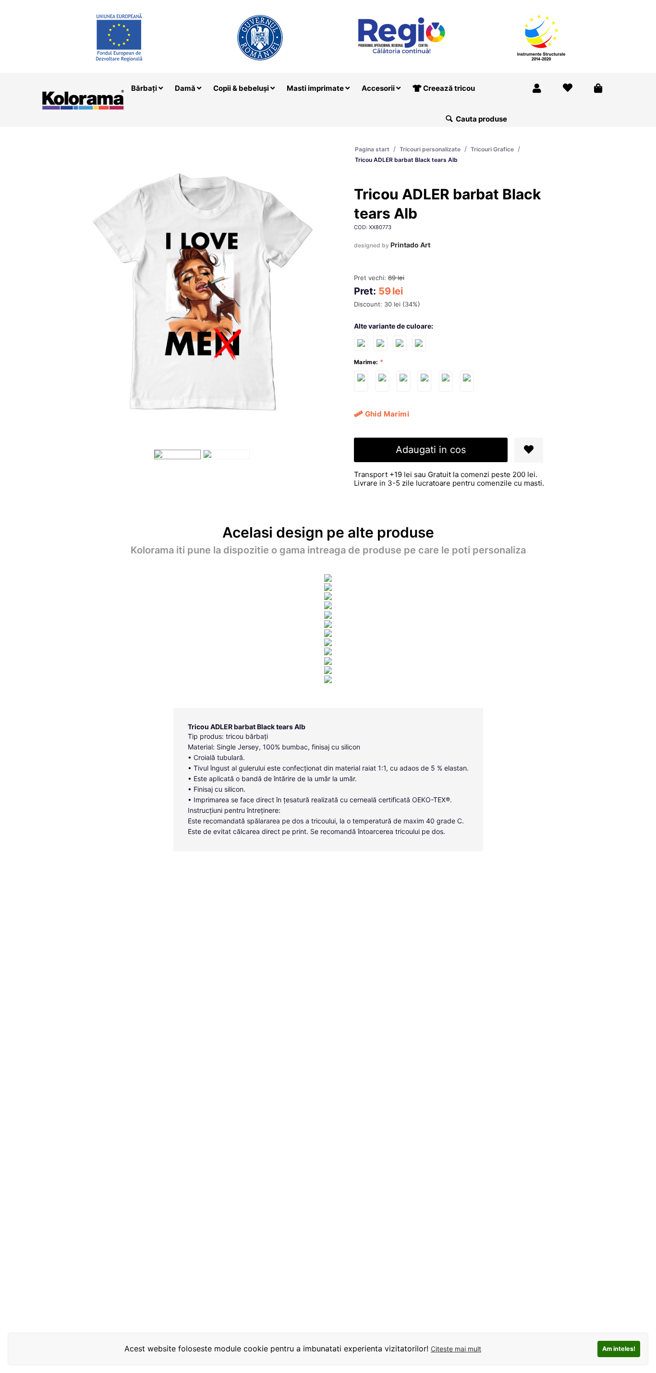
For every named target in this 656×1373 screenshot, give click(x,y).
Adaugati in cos (431, 449)
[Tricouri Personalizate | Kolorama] (83, 99)
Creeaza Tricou (425, 6)
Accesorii (379, 88)
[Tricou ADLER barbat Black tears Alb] (361, 381)
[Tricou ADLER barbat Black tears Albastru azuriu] (380, 343)
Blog (562, 6)
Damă (186, 88)
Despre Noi (523, 6)
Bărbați (144, 88)
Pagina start (372, 149)
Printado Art (410, 245)
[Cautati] (449, 119)
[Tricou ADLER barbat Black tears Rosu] (361, 343)
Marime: (366, 362)
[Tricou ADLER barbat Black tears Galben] (419, 343)
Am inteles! (618, 1348)
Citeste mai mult (456, 1349)
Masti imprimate (316, 88)
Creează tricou (448, 88)
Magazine (477, 6)
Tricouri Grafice (492, 149)
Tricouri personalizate (430, 149)
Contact (594, 6)
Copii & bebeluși (241, 88)
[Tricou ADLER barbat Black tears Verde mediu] (399, 343)
